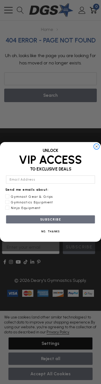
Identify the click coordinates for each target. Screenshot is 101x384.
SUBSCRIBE (50, 219)
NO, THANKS (50, 231)
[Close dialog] (96, 146)
